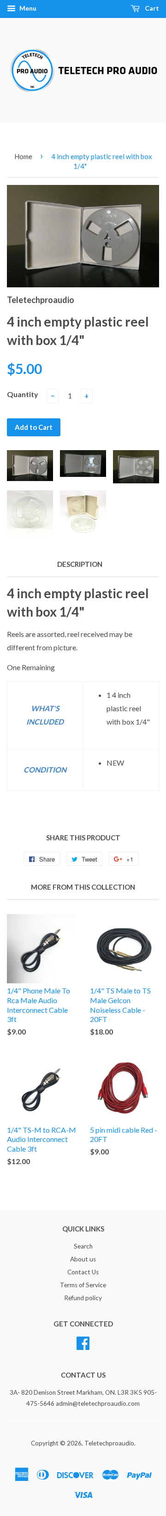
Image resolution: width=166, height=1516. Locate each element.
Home (23, 156)
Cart (151, 8)
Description (79, 564)
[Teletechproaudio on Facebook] (83, 1341)
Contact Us (83, 1272)
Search (83, 1246)
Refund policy (83, 1298)
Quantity (22, 394)
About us (83, 1259)
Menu (27, 8)
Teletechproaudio (109, 1443)
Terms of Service (83, 1285)
